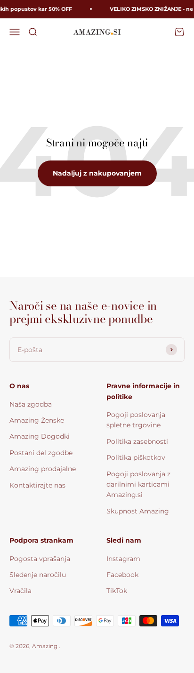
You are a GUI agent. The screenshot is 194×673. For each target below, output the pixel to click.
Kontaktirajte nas (37, 485)
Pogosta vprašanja (39, 558)
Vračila (20, 590)
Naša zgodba (30, 404)
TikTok (116, 590)
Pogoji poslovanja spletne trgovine (135, 419)
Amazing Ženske (36, 420)
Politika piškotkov (135, 457)
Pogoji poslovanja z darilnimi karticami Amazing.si (138, 484)
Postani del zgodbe (41, 453)
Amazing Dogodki (39, 436)
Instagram (123, 558)
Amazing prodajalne (42, 469)
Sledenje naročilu (37, 574)
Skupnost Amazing (137, 511)
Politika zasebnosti (137, 441)
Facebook (122, 574)
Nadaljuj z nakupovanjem (97, 173)
